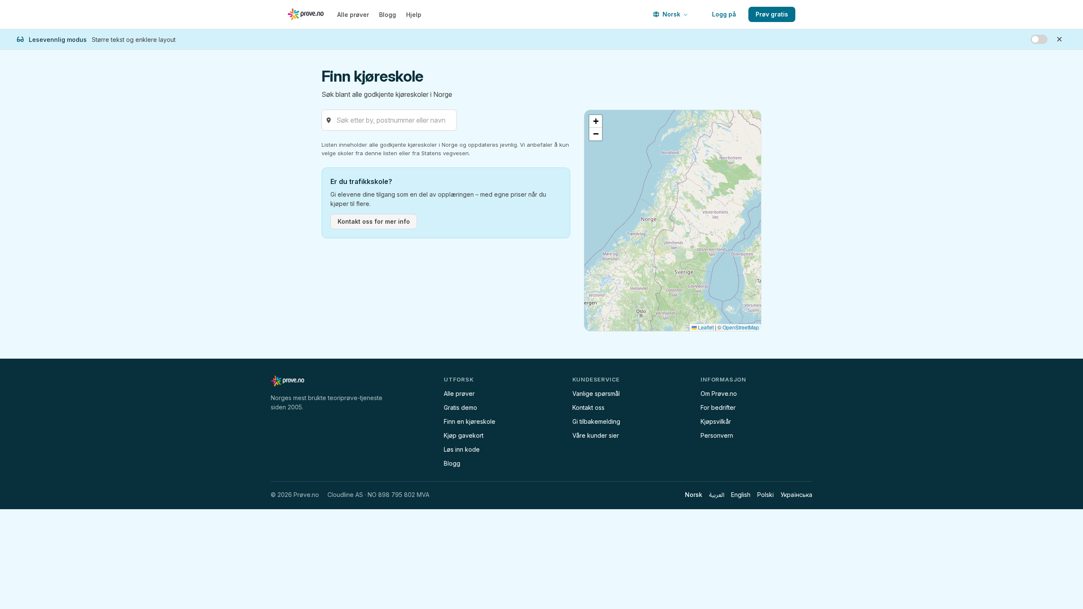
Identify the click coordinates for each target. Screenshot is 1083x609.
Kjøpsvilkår (716, 421)
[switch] (1039, 39)
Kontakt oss (588, 407)
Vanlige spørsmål (596, 393)
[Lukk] (1059, 39)
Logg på (724, 14)
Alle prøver (353, 14)
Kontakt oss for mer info (374, 221)
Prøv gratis (772, 14)
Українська (796, 494)
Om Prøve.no (719, 393)
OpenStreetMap (741, 327)
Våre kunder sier (595, 435)
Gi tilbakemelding (596, 421)
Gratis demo (460, 407)
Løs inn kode (462, 449)
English (740, 494)
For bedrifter (718, 407)
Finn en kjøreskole (469, 421)
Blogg (387, 14)
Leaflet (705, 327)
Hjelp (413, 14)
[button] (595, 121)
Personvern (717, 435)
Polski (765, 494)
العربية (716, 494)
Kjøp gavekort (464, 435)
